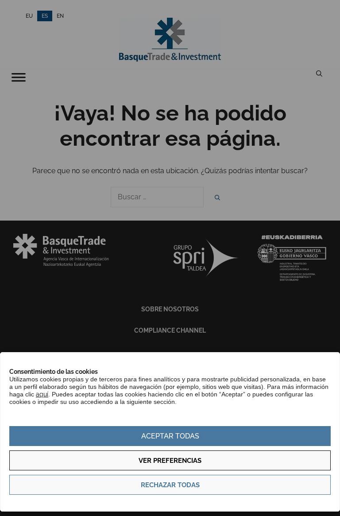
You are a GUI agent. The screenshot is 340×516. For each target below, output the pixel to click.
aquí (42, 394)
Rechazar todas (170, 485)
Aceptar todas (170, 436)
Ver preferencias (170, 461)
